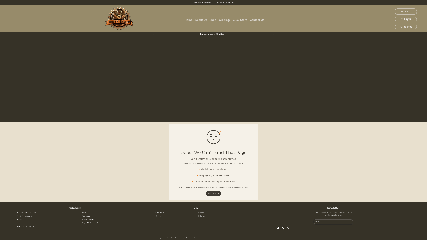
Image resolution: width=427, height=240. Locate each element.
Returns (201, 216)
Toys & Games (88, 219)
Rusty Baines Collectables (165, 238)
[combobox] (406, 11)
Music (84, 213)
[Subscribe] (350, 222)
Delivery (201, 213)
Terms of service (191, 238)
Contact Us (160, 213)
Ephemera (21, 223)
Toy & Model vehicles (91, 223)
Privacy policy (179, 238)
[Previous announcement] (153, 2)
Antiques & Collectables (26, 213)
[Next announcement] (273, 2)
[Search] (398, 11)
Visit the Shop (213, 193)
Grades (158, 216)
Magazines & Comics (25, 226)
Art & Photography (24, 216)
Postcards (86, 216)
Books (19, 219)
